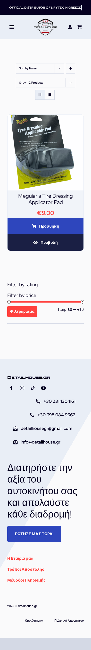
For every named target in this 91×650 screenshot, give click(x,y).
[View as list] (49, 94)
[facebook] (11, 388)
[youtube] (43, 388)
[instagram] (22, 388)
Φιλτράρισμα (22, 311)
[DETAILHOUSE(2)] (45, 20)
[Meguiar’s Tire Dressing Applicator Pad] (45, 117)
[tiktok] (33, 388)
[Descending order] (70, 69)
